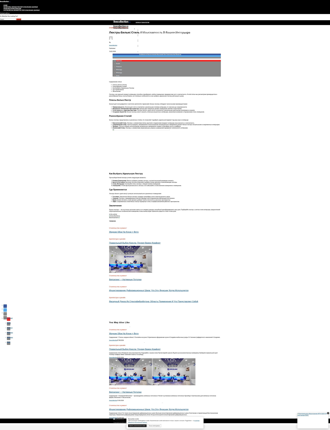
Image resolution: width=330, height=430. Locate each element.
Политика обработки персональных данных (20, 7)
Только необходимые (154, 425)
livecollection (113, 45)
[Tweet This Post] (167, 56)
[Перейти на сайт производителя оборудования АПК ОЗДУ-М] (312, 420)
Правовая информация (12, 8)
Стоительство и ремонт (144, 29)
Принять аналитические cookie (137, 425)
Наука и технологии (142, 22)
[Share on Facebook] (166, 306)
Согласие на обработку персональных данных (21, 10)
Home (5, 5)
